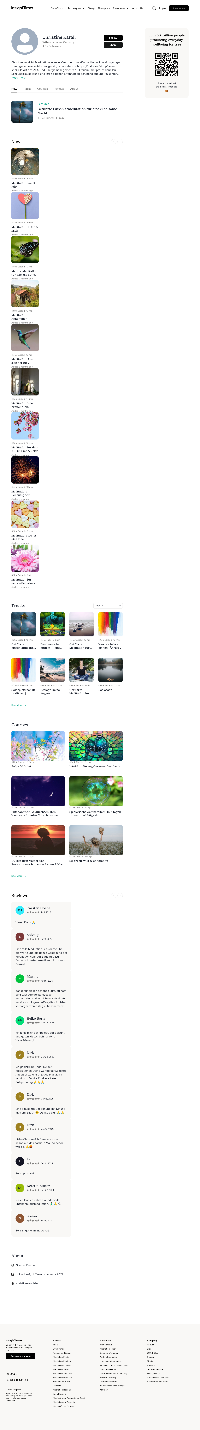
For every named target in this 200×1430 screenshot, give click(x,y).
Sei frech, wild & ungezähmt (88, 860)
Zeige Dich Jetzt (22, 766)
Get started (179, 8)
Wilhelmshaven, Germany (58, 42)
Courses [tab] (42, 89)
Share (113, 45)
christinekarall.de (27, 1283)
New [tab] (14, 89)
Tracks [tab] (27, 89)
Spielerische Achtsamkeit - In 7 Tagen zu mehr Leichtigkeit (95, 813)
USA (12, 1374)
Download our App (20, 1356)
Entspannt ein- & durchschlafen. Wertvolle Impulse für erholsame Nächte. (34, 815)
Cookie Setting (19, 1379)
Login (162, 8)
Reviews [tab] (59, 89)
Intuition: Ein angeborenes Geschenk (94, 766)
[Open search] (154, 8)
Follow (113, 38)
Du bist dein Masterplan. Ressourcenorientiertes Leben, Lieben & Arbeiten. (37, 864)
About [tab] (74, 89)
